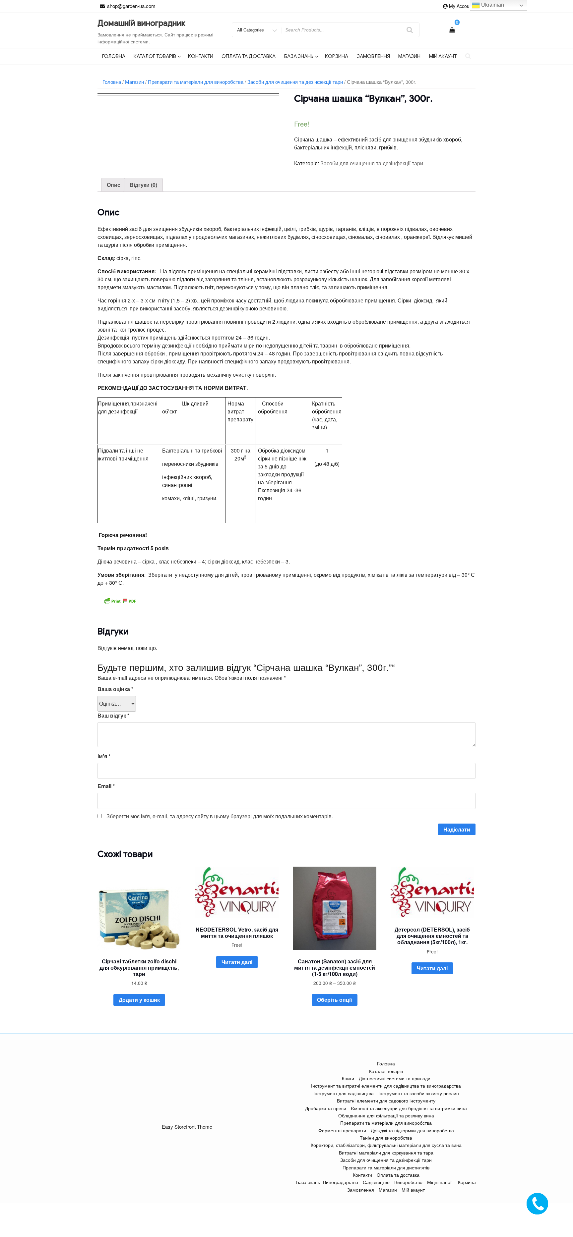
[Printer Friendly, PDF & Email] (120, 600)
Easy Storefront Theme (187, 1126)
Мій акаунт (443, 56)
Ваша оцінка (115, 689)
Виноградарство (340, 1182)
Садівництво (376, 1182)
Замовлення (373, 56)
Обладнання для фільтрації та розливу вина (386, 1115)
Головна (113, 56)
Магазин (409, 56)
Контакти (200, 56)
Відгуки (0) (143, 184)
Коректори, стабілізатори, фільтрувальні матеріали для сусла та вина (386, 1145)
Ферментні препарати (342, 1130)
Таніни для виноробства (386, 1137)
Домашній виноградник (141, 23)
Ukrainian (492, 5)
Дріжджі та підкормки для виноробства (412, 1130)
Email (106, 786)
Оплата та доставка (249, 56)
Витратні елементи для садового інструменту (386, 1100)
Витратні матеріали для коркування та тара (386, 1152)
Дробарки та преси (325, 1108)
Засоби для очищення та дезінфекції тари (295, 81)
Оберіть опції (334, 999)
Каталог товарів (155, 56)
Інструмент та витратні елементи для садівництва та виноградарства (386, 1085)
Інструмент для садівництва (343, 1093)
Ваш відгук (113, 715)
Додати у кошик (139, 999)
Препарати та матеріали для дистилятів (386, 1167)
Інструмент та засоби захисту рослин (418, 1093)
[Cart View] (452, 29)
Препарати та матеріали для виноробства (195, 81)
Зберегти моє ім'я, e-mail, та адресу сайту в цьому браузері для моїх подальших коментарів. (219, 816)
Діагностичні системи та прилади (394, 1078)
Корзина (336, 56)
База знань (298, 56)
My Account (461, 6)
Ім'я (103, 756)
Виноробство (408, 1182)
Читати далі (237, 962)
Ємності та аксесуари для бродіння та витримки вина (409, 1108)
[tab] (113, 185)
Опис (113, 184)
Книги (348, 1078)
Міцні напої (439, 1182)
